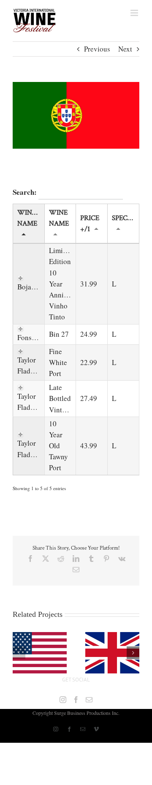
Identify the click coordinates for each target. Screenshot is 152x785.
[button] (19, 652)
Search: (25, 192)
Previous (97, 49)
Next (125, 49)
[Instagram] (63, 699)
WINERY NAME (30, 218)
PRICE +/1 (89, 223)
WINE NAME (59, 218)
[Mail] (89, 699)
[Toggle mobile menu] (134, 12)
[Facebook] (76, 699)
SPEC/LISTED (125, 218)
